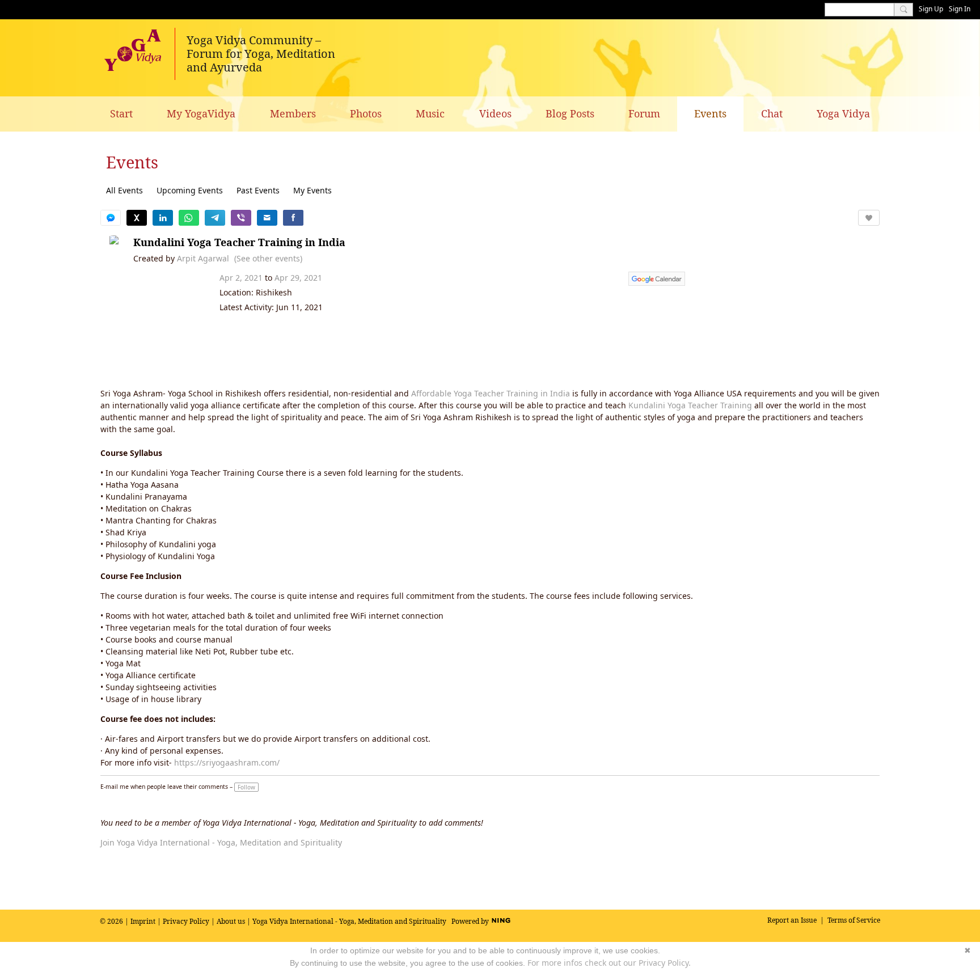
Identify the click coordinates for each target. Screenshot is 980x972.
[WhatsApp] (189, 218)
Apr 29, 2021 (298, 277)
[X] (136, 218)
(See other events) (268, 258)
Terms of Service (853, 920)
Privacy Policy (186, 921)
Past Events (258, 190)
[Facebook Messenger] (110, 218)
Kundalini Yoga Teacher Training (690, 405)
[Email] (267, 218)
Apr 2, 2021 (241, 277)
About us (231, 921)
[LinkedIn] (163, 218)
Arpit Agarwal (203, 258)
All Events (124, 190)
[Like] (869, 218)
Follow (246, 787)
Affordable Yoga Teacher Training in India (490, 393)
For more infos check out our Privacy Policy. (609, 962)
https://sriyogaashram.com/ (227, 762)
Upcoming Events (190, 190)
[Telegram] (215, 218)
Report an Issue (792, 920)
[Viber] (241, 218)
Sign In (959, 9)
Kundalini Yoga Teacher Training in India (239, 242)
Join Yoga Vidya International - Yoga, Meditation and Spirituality (221, 842)
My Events (312, 190)
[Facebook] (293, 218)
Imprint (142, 921)
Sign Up (931, 9)
